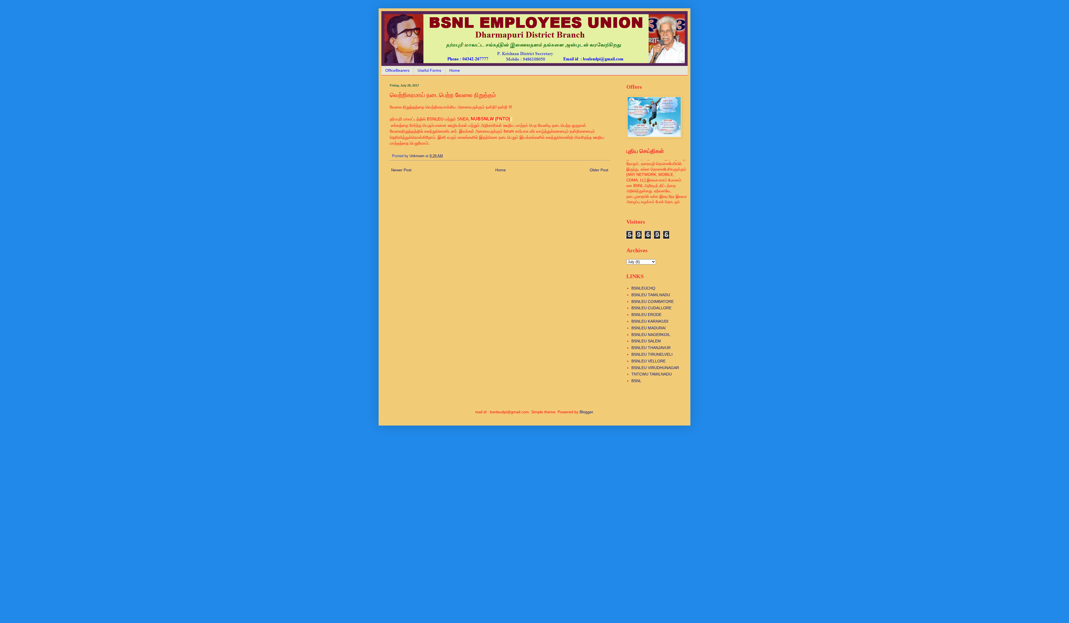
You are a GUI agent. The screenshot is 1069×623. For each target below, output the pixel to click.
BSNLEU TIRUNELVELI (652, 354)
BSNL (636, 381)
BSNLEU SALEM (646, 341)
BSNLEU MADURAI (648, 328)
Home (454, 70)
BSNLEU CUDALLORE (651, 308)
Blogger (586, 412)
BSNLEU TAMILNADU (650, 295)
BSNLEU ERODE (646, 314)
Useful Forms (429, 70)
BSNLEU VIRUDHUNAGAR (655, 367)
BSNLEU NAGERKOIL (650, 334)
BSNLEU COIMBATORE (652, 301)
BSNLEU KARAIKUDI (649, 321)
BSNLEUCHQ (643, 288)
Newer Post (401, 170)
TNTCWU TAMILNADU (651, 374)
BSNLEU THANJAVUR (651, 347)
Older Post (599, 170)
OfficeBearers (397, 70)
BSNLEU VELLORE (648, 361)
